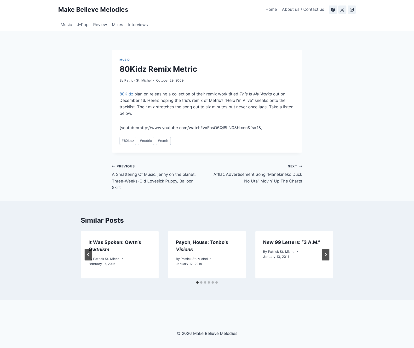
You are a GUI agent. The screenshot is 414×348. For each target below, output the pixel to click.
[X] (342, 10)
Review (100, 24)
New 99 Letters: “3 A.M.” (291, 242)
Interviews (138, 24)
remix (163, 141)
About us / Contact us (303, 9)
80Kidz (127, 94)
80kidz (128, 141)
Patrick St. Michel (137, 80)
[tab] (197, 282)
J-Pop (82, 24)
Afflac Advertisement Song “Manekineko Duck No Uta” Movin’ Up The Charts (257, 173)
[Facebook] (333, 10)
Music (66, 24)
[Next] (325, 254)
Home (271, 9)
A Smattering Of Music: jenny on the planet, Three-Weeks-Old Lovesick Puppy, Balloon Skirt (154, 177)
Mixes (117, 24)
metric (146, 141)
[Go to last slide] (88, 254)
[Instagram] (352, 10)
